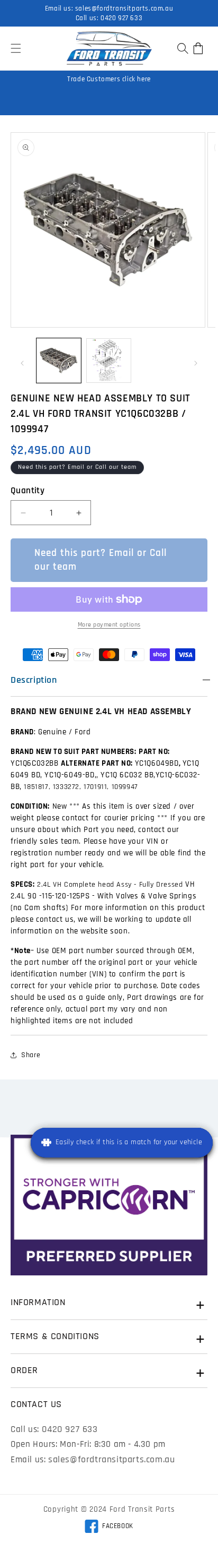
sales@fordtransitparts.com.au (124, 8)
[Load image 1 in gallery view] (59, 360)
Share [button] (31, 1055)
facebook (108, 1527)
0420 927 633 (121, 18)
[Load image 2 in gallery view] (108, 360)
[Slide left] (22, 363)
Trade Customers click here (109, 79)
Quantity (27, 490)
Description (34, 680)
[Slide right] (195, 363)
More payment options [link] (109, 625)
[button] (16, 48)
